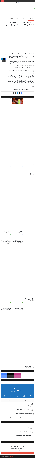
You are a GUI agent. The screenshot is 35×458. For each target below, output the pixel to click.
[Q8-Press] (17, 2)
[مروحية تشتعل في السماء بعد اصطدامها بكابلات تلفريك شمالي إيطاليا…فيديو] (6, 198)
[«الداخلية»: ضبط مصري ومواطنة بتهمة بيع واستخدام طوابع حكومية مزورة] (29, 334)
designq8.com (11, 456)
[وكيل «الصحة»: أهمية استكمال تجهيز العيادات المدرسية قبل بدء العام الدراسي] (17, 237)
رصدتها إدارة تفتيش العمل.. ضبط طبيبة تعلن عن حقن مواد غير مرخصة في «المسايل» (6, 241)
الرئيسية (33, 18)
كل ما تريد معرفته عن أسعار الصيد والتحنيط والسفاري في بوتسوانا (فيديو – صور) (24, 405)
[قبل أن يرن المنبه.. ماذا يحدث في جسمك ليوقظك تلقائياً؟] (29, 130)
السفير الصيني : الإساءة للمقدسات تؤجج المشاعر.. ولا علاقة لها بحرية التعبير (24, 413)
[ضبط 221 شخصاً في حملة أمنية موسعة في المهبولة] (17, 101)
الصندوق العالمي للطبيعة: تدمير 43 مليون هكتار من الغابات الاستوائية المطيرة (24, 409)
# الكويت (27, 89)
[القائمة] (33, 3)
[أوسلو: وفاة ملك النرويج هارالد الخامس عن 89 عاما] (17, 198)
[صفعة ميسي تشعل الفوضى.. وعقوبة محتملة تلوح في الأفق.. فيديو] (3, 432)
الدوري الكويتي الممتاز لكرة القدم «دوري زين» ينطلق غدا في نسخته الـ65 (25, 427)
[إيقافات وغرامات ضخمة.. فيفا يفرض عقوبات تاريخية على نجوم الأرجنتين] (3, 436)
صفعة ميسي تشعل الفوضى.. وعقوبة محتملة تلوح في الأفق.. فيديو (26, 431)
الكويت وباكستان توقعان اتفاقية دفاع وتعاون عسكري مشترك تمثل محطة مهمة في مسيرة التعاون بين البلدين (6, 309)
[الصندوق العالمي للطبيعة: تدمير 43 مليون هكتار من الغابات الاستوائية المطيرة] (3, 410)
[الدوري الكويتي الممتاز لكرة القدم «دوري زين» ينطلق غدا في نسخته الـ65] (3, 429)
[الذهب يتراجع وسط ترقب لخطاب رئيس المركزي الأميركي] (29, 169)
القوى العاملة (15, 89)
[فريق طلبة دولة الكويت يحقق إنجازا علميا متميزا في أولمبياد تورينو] (29, 266)
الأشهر (26, 400)
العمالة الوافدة (21, 89)
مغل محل (33, 403)
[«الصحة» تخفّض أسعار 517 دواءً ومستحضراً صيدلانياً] (17, 305)
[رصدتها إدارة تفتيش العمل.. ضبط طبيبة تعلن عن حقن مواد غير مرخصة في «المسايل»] (6, 237)
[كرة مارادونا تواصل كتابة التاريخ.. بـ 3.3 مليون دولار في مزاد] (3, 425)
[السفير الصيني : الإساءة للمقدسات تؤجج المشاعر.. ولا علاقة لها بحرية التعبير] (3, 414)
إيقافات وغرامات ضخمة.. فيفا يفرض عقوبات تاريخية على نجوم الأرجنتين (25, 435)
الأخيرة (9, 400)
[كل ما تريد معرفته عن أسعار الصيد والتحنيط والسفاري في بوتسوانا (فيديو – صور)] (3, 407)
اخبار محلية (30, 18)
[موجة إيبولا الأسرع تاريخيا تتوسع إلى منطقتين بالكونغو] (6, 101)
